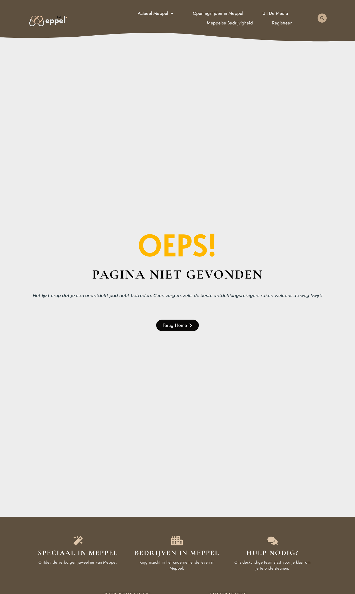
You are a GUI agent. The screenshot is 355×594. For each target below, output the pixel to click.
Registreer (282, 23)
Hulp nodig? (272, 553)
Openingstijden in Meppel (218, 13)
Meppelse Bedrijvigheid (230, 23)
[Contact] (272, 540)
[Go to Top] (335, 555)
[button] (322, 18)
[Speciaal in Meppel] (78, 540)
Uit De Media (275, 13)
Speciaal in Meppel (78, 553)
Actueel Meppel (153, 13)
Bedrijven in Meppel (177, 553)
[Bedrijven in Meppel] (177, 540)
